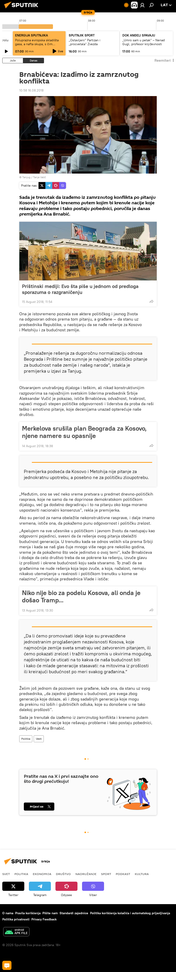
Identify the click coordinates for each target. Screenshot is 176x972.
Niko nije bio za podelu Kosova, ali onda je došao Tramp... (81, 596)
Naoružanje (85, 874)
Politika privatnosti (16, 919)
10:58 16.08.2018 (31, 90)
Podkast (123, 874)
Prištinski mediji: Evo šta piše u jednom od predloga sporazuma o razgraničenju (80, 289)
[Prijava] (142, 5)
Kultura (142, 874)
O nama (7, 913)
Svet (6, 874)
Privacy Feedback (44, 919)
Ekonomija (42, 874)
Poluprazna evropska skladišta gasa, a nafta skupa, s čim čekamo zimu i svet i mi (37, 44)
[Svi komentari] (6, 965)
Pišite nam (50, 913)
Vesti (39, 738)
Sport (106, 874)
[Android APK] (16, 932)
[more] (151, 301)
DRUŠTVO (63, 874)
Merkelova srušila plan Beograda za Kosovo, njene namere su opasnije (84, 432)
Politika (25, 738)
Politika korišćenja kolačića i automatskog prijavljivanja (130, 913)
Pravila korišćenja (28, 913)
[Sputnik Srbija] (22, 9)
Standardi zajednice (74, 913)
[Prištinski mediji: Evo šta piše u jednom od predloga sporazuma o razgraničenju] (88, 251)
